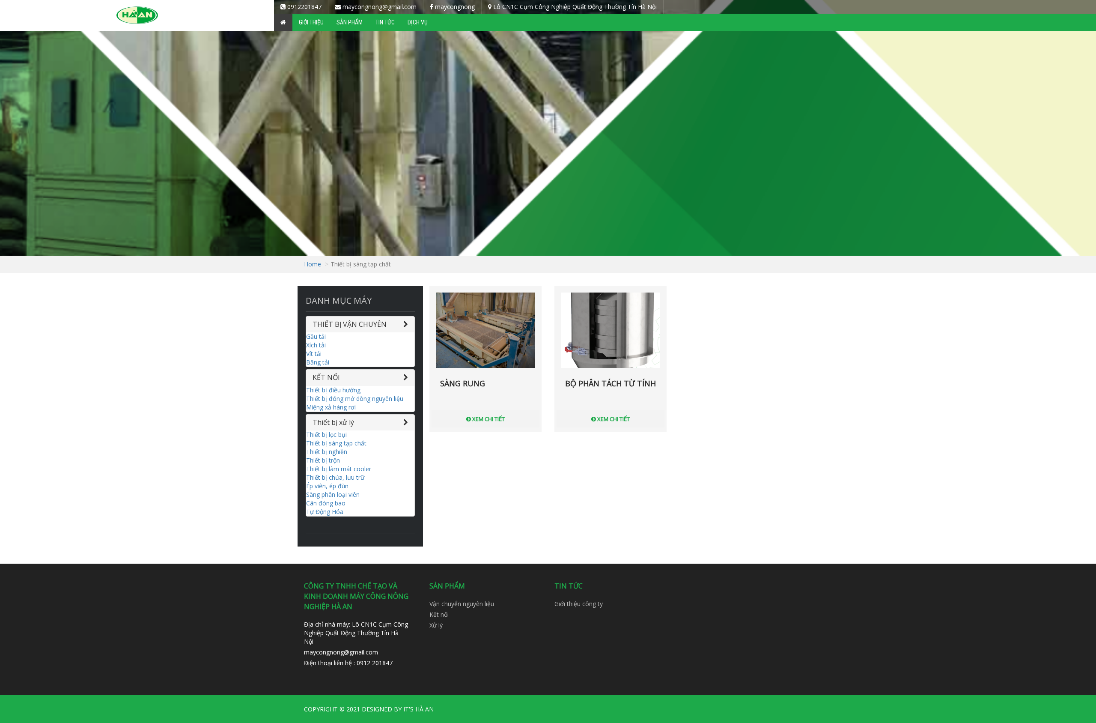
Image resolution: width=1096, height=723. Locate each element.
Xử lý (436, 625)
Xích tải (316, 345)
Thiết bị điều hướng (333, 390)
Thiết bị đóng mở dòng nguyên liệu (354, 398)
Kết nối (439, 614)
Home (312, 264)
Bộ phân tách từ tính (610, 383)
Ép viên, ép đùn (327, 486)
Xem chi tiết (488, 419)
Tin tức (385, 22)
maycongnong (454, 7)
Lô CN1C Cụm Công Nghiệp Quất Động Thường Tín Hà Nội (574, 7)
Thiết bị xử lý (333, 422)
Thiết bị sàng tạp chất (336, 443)
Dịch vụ (418, 22)
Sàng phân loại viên (333, 494)
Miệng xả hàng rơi (331, 407)
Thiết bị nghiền (326, 452)
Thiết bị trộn (323, 460)
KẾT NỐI (326, 377)
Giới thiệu (311, 22)
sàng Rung (462, 383)
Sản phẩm (350, 22)
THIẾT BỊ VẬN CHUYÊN (350, 324)
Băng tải (317, 362)
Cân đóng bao (325, 503)
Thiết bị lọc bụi (326, 434)
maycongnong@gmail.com (379, 7)
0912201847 (304, 7)
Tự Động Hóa (324, 512)
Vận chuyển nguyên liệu (461, 604)
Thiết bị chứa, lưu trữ (335, 477)
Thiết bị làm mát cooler (338, 469)
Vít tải (314, 354)
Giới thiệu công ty (578, 604)
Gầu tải (316, 336)
